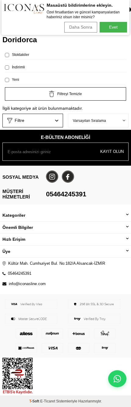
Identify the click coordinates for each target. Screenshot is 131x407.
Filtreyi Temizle (69, 94)
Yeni (15, 80)
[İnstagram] (52, 177)
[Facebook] (68, 177)
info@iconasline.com (27, 283)
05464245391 (66, 194)
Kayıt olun (112, 151)
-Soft (34, 401)
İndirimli (18, 67)
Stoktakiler (20, 55)
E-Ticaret (47, 401)
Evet (113, 27)
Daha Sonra (80, 27)
